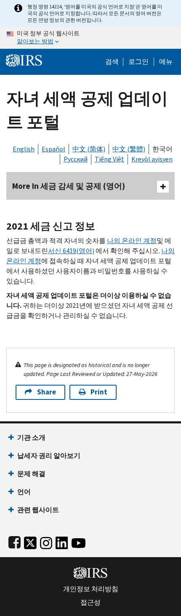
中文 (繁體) (128, 149)
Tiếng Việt (109, 159)
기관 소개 (31, 437)
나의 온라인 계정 (132, 240)
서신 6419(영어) (71, 250)
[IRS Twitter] (30, 541)
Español (53, 149)
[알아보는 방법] (90, 38)
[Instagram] (46, 541)
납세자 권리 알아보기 (48, 455)
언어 (24, 491)
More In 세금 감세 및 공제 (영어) (68, 186)
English (24, 149)
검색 (112, 62)
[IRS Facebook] (14, 541)
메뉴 (166, 62)
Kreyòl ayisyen (152, 159)
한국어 (162, 149)
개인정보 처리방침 (90, 589)
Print (98, 392)
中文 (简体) (88, 149)
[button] (138, 62)
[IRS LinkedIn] (62, 541)
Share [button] (46, 392)
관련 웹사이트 (38, 509)
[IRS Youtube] (78, 541)
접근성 (90, 602)
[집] (24, 59)
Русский (76, 159)
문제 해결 (31, 473)
